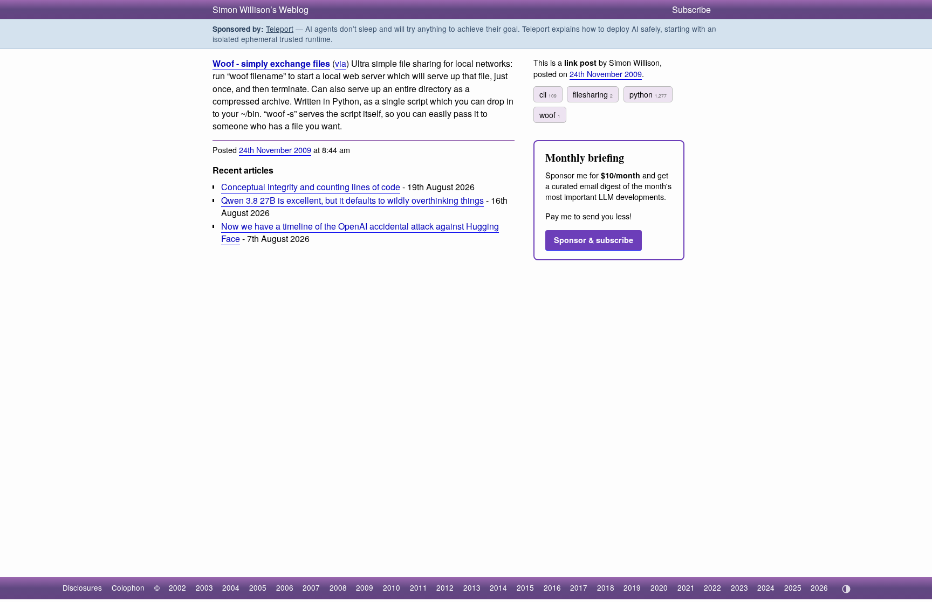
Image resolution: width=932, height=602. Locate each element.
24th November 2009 (275, 149)
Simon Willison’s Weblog (261, 9)
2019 (632, 587)
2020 (659, 587)
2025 (792, 587)
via (340, 63)
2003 (204, 587)
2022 (712, 587)
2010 (391, 587)
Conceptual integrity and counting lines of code (310, 187)
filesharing (593, 94)
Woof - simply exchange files (271, 63)
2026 (819, 587)
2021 (686, 587)
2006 (284, 587)
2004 (230, 587)
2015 (525, 587)
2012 (445, 587)
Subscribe (691, 9)
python (648, 94)
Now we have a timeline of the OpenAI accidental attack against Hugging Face (360, 232)
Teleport (279, 28)
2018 (605, 587)
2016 (552, 587)
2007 (311, 587)
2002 (177, 587)
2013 (472, 587)
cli (548, 94)
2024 (766, 587)
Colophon (128, 587)
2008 (338, 587)
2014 (498, 587)
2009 (364, 587)
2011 (418, 587)
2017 (578, 587)
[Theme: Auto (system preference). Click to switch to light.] (846, 589)
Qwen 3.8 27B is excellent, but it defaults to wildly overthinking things (352, 200)
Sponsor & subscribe (593, 239)
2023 (739, 587)
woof (549, 114)
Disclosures (82, 587)
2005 (257, 587)
